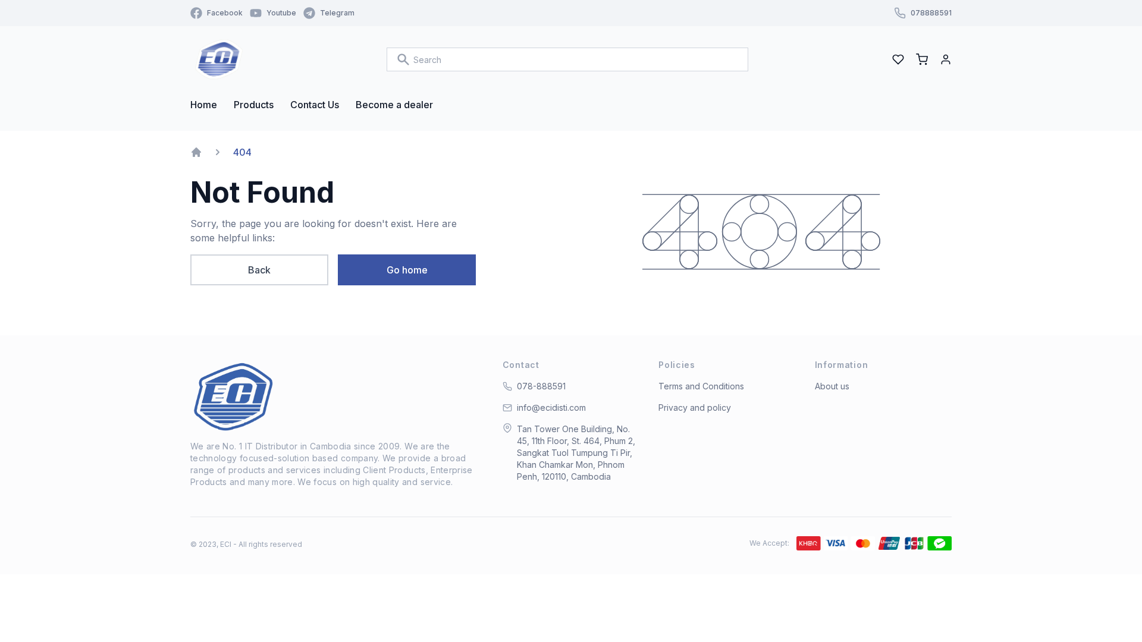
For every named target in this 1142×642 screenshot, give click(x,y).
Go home (407, 270)
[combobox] (567, 59)
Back (259, 270)
